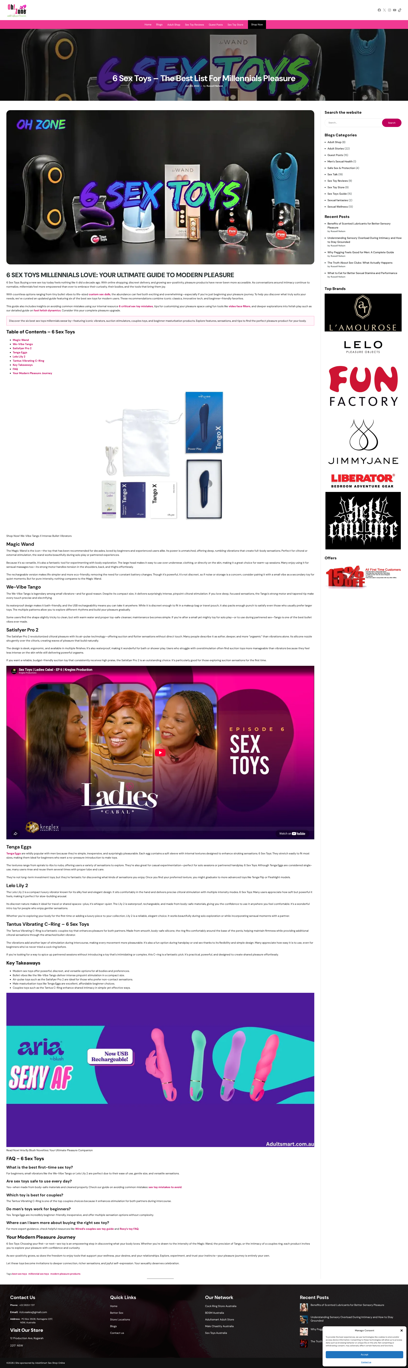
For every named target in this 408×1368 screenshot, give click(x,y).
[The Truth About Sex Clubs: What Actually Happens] (304, 1344)
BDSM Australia (214, 1313)
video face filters (239, 306)
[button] (401, 1330)
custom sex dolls (99, 294)
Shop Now (257, 24)
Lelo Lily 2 (19, 356)
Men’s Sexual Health (340, 161)
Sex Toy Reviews (338, 180)
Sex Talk (333, 174)
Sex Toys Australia (216, 1333)
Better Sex (116, 1313)
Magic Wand (21, 340)
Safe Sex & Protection (341, 168)
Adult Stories (336, 148)
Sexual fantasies (338, 200)
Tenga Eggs (20, 352)
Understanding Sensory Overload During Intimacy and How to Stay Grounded (352, 1318)
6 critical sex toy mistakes (136, 306)
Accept (364, 1354)
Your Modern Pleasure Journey (32, 373)
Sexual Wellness (338, 206)
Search (391, 122)
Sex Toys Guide (337, 193)
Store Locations (120, 1319)
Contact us (366, 1362)
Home (148, 24)
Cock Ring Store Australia (220, 1306)
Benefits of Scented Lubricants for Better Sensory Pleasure (347, 1305)
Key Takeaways (23, 365)
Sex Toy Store (336, 187)
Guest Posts (335, 155)
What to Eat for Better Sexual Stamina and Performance (362, 273)
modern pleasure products (65, 1273)
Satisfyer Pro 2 (22, 348)
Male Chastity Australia (219, 1326)
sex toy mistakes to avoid (165, 1187)
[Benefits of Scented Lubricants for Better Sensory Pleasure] (304, 1307)
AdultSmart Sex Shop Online (50, 1362)
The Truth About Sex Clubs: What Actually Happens (360, 262)
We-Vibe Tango (23, 344)
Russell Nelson (215, 85)
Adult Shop (335, 142)
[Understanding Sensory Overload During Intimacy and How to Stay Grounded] (304, 1319)
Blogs (159, 24)
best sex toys (19, 1273)
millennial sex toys (38, 1273)
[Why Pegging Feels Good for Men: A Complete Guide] (304, 1332)
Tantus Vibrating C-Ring (28, 360)
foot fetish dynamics (47, 310)
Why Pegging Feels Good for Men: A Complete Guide (361, 252)
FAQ (15, 369)
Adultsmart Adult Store (219, 1319)
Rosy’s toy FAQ (129, 1229)
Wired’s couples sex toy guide (94, 1229)
